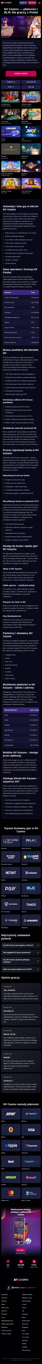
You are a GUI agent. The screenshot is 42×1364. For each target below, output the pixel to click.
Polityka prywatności (7, 1324)
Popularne (11, 82)
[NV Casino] (21, 1280)
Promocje (4, 1298)
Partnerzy (4, 1314)
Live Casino (31, 82)
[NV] (6, 3)
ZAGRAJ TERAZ (21, 73)
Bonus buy (25, 1324)
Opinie (3, 1304)
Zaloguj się (23, 2)
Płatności (4, 1311)
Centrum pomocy (6, 1330)
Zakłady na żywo (27, 1298)
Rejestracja (32, 2)
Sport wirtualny (26, 1301)
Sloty (31, 87)
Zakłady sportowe (27, 1294)
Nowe (23, 1317)
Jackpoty (24, 1347)
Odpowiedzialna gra (7, 1320)
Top (23, 1311)
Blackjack (25, 1340)
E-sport (24, 1304)
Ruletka (24, 1343)
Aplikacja (4, 1301)
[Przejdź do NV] (21, 27)
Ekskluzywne (26, 1320)
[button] (21, 945)
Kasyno (24, 1307)
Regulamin (4, 1327)
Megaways (25, 1327)
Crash (11, 87)
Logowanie (4, 1294)
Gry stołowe (25, 1334)
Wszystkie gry (26, 1350)
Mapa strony (5, 1307)
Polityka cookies (6, 1334)
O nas (3, 1317)
